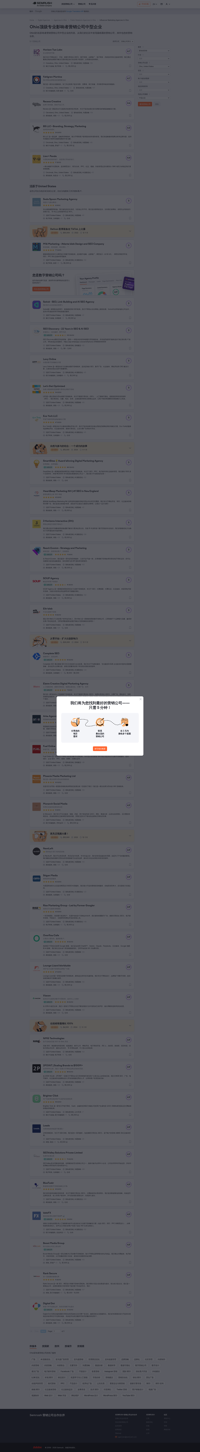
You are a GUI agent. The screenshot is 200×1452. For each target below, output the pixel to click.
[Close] (140, 699)
